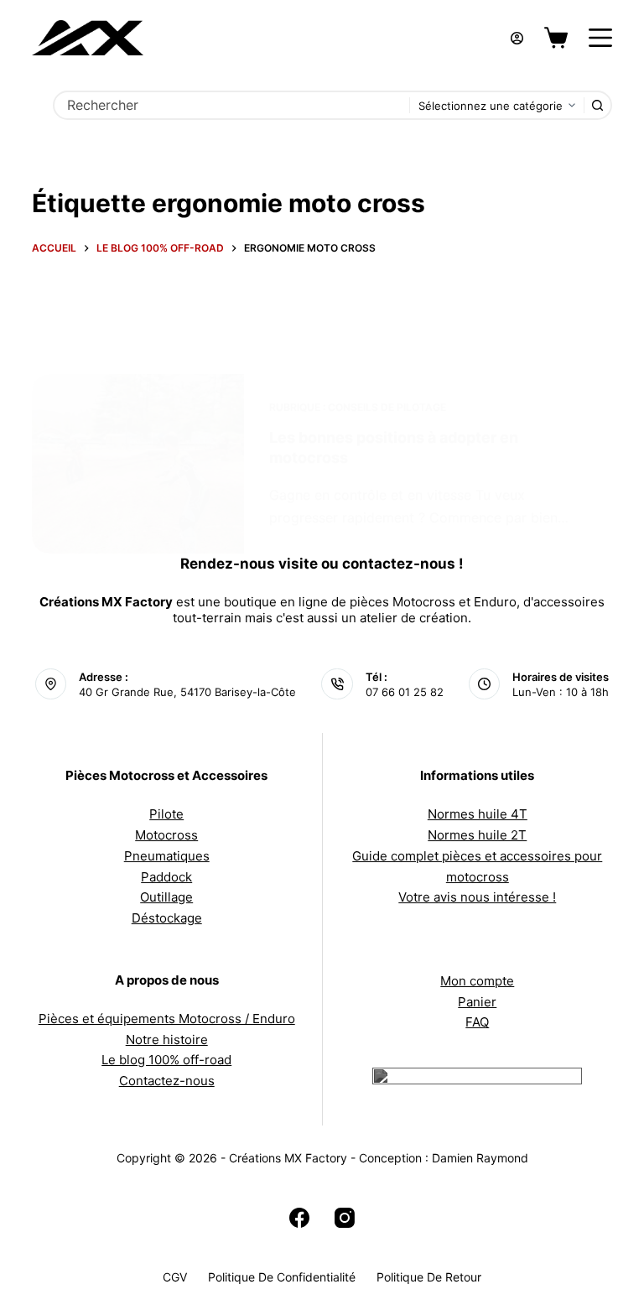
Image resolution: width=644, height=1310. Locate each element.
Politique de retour (429, 1277)
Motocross (166, 835)
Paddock (166, 877)
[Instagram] (345, 1218)
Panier (477, 1002)
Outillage (166, 897)
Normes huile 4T (477, 814)
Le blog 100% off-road (166, 1060)
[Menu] (600, 37)
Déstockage (167, 918)
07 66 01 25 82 (405, 692)
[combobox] (231, 105)
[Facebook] (299, 1218)
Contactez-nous (167, 1081)
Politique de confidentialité (282, 1277)
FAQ (477, 1022)
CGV (175, 1277)
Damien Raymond (480, 1158)
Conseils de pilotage (387, 407)
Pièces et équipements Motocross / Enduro (167, 1019)
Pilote (166, 814)
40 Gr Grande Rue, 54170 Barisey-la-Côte (187, 692)
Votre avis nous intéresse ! (477, 897)
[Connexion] (517, 38)
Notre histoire (167, 1039)
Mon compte (477, 981)
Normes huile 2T (477, 835)
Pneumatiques (167, 856)
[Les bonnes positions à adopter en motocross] (137, 464)
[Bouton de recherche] (597, 105)
